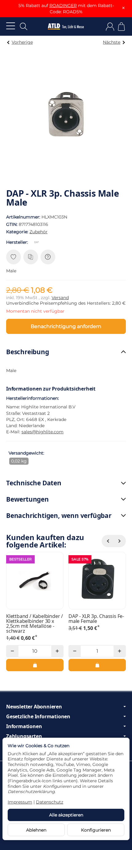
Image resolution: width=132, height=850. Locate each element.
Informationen (24, 726)
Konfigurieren (96, 830)
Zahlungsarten (24, 736)
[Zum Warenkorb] (121, 26)
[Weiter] (120, 541)
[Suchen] (24, 26)
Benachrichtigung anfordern (66, 326)
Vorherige (22, 42)
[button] (66, 352)
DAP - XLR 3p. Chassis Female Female (96, 618)
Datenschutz (49, 802)
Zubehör (38, 232)
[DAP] (37, 242)
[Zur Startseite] (66, 26)
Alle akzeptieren (66, 814)
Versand (60, 297)
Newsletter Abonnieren (34, 706)
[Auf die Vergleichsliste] (30, 257)
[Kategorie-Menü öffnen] (10, 25)
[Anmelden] (110, 26)
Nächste (111, 42)
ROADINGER (63, 5)
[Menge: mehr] (57, 651)
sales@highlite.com (42, 432)
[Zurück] (108, 541)
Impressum (20, 802)
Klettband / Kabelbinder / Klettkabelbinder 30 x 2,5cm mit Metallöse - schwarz (34, 623)
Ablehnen (36, 830)
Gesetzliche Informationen (38, 716)
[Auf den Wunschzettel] (13, 257)
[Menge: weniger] (12, 651)
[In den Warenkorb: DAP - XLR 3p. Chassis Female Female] (97, 665)
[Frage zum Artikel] (48, 257)
